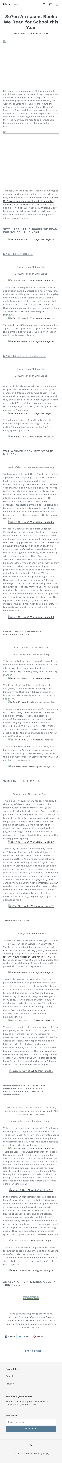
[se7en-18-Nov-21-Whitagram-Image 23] (31, 617)
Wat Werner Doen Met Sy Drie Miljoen (28, 453)
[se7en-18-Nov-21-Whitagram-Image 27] (31, 841)
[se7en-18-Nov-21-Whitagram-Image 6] (31, 132)
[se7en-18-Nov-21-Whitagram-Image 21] (31, 739)
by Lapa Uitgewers (29, 1317)
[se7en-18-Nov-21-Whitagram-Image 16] (31, 341)
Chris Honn (25, 1453)
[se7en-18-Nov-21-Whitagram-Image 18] (31, 280)
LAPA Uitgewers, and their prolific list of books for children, (30, 201)
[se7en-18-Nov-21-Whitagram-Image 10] (31, 1148)
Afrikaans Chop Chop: (21, 1085)
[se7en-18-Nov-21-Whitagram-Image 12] (31, 906)
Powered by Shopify (40, 1453)
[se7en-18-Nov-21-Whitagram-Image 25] (31, 522)
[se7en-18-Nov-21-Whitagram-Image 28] (31, 766)
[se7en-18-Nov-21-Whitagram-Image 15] (31, 239)
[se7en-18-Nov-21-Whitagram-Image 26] (31, 436)
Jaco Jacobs (39, 933)
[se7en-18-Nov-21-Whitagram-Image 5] (31, 1270)
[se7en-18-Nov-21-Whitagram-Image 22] (31, 678)
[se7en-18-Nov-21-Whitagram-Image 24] (31, 702)
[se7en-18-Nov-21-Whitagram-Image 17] (31, 413)
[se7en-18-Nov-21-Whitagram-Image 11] (31, 1240)
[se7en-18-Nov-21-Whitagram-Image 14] (31, 972)
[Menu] (57, 4)
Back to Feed (33, 1351)
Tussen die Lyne (16, 920)
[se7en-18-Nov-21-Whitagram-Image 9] (31, 1190)
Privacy (10, 1383)
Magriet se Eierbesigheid (24, 355)
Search (10, 1376)
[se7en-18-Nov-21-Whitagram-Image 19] (31, 318)
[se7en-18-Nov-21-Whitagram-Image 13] (31, 1020)
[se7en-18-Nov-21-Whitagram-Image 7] (31, 1071)
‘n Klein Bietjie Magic (21, 780)
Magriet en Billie (18, 253)
